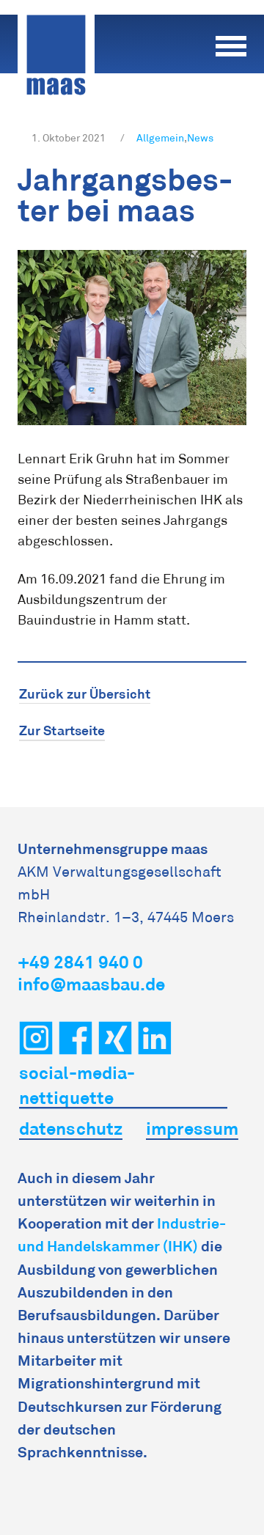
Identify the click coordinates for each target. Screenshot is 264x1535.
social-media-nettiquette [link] (77, 1085)
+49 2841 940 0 (80, 962)
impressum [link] (192, 1128)
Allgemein (160, 138)
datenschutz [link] (70, 1128)
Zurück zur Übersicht (84, 693)
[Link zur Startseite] (67, 55)
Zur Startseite (62, 730)
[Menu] (231, 44)
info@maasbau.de (91, 984)
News (200, 138)
